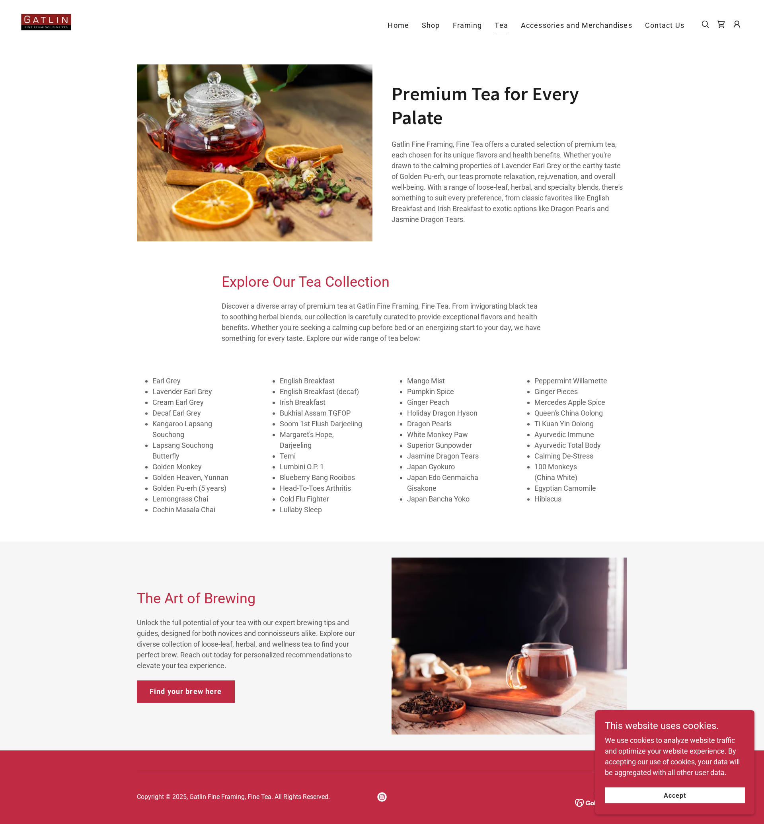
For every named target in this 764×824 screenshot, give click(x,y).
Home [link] (398, 25)
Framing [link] (467, 25)
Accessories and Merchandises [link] (576, 25)
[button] (721, 24)
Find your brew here (186, 691)
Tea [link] (501, 25)
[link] (47, 23)
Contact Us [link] (664, 25)
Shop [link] (431, 25)
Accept (675, 795)
